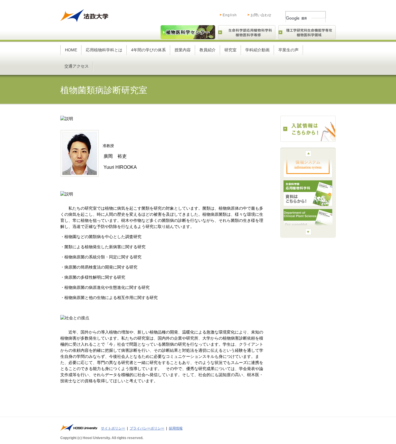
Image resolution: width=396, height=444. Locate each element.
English (224, 14)
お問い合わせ (260, 15)
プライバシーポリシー (147, 428)
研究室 (230, 50)
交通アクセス (76, 66)
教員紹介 (207, 50)
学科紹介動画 (257, 50)
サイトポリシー (113, 428)
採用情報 (176, 428)
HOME (71, 50)
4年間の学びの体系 (148, 50)
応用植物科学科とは (104, 50)
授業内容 (183, 50)
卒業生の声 (288, 50)
